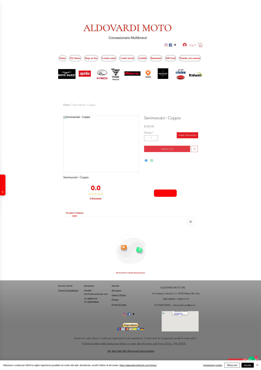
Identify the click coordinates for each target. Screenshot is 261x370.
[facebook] (170, 45)
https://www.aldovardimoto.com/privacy (138, 365)
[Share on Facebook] (146, 160)
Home (66, 104)
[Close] (257, 365)
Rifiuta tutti (232, 365)
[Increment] (156, 138)
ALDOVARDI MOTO (128, 28)
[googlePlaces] (175, 45)
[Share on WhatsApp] (152, 160)
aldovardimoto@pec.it (184, 305)
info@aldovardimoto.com (96, 294)
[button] (200, 45)
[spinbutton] (151, 138)
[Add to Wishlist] (194, 149)
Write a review (165, 193)
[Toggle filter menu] (190, 221)
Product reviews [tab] (74, 212)
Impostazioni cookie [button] (212, 365)
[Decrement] (146, 138)
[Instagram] (166, 45)
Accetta (247, 365)
